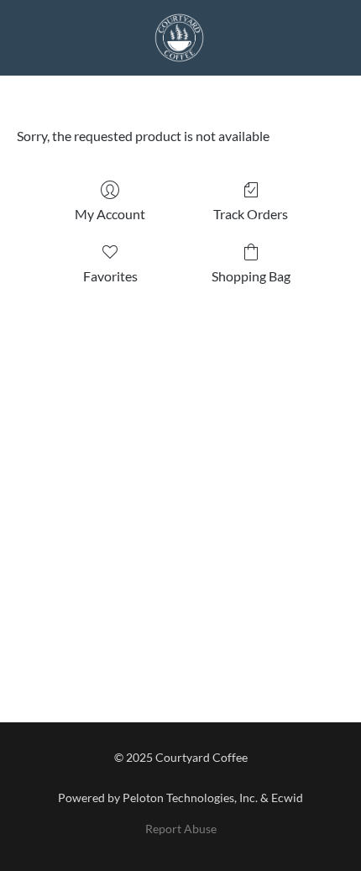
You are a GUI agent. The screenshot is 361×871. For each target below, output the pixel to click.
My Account (110, 214)
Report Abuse (181, 828)
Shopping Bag (251, 276)
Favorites (110, 276)
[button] (180, 38)
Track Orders (250, 214)
